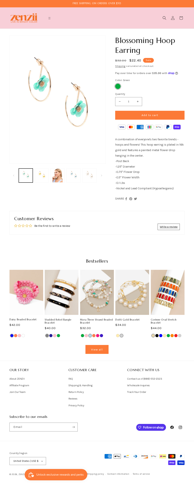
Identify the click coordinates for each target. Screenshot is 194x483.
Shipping (120, 66)
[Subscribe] (73, 427)
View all (97, 349)
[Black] (157, 335)
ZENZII (22, 474)
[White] (23, 335)
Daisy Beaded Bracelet (23, 319)
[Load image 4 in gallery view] (73, 176)
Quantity (120, 94)
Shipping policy (95, 474)
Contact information (118, 474)
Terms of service (141, 474)
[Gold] (117, 335)
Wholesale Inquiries (138, 385)
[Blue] (11, 335)
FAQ (70, 378)
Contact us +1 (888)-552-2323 (144, 378)
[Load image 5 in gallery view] (89, 176)
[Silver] (121, 335)
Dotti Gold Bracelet (127, 319)
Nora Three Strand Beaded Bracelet (96, 321)
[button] (49, 18)
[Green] (117, 86)
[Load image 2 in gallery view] (42, 176)
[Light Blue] (90, 335)
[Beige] (153, 335)
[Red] (176, 335)
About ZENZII (16, 378)
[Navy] (50, 335)
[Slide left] (13, 175)
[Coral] (15, 335)
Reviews (72, 398)
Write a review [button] (169, 227)
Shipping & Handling (80, 385)
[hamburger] (49, 18)
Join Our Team (17, 392)
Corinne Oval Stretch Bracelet (164, 321)
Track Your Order (136, 392)
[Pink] (19, 335)
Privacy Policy (76, 405)
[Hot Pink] (97, 335)
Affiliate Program (19, 385)
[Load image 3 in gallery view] (58, 176)
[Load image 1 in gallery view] (26, 176)
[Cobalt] (101, 335)
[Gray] (47, 335)
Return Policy (76, 392)
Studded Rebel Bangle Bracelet (58, 321)
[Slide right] (101, 175)
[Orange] (172, 335)
